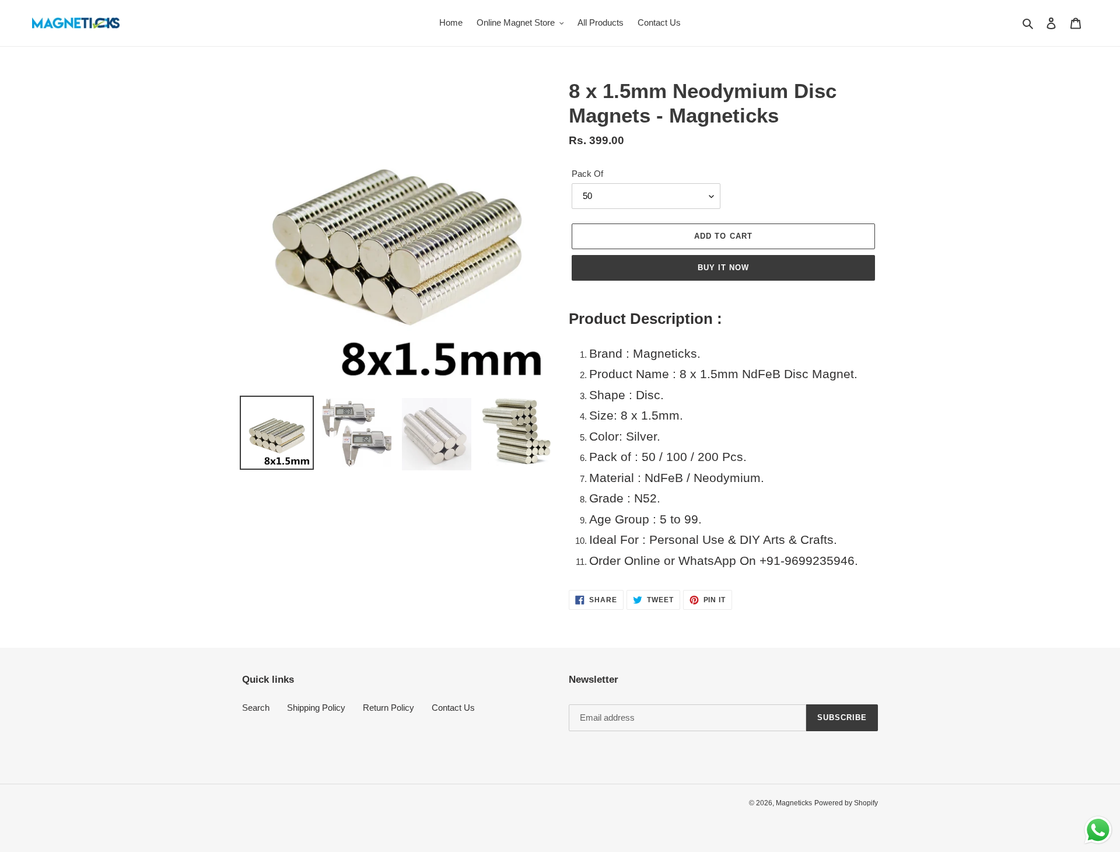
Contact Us (453, 708)
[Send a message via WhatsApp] (1098, 830)
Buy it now (723, 267)
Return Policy (388, 708)
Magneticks (794, 803)
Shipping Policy (316, 708)
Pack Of (587, 174)
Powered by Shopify (846, 803)
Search (256, 708)
